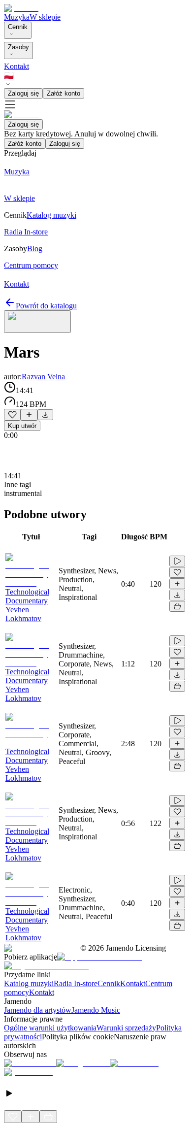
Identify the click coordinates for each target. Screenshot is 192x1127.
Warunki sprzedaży (126, 1028)
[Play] (37, 321)
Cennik (18, 27)
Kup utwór (22, 426)
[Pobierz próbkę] (45, 414)
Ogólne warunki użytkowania (50, 1028)
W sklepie (45, 17)
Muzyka (17, 17)
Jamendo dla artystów (37, 1010)
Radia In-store (75, 983)
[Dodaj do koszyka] (177, 606)
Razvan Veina (43, 376)
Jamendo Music (95, 1010)
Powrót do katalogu (46, 305)
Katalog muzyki (29, 983)
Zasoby (18, 47)
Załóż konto (63, 93)
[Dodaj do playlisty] (29, 415)
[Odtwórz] (177, 561)
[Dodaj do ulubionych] (12, 415)
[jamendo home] (21, 8)
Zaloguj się (23, 93)
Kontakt (16, 66)
